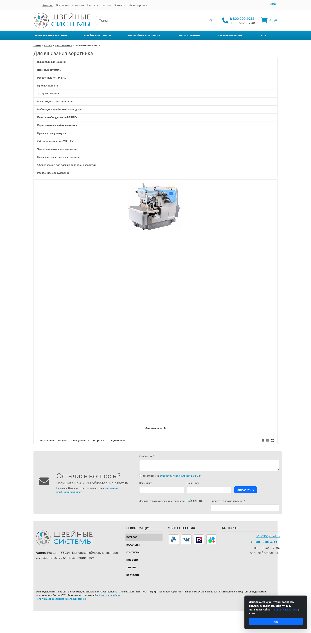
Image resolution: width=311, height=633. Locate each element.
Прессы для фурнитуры (51, 133)
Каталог (48, 45)
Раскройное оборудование (53, 172)
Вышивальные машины (51, 35)
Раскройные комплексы (144, 35)
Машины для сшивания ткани (55, 101)
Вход (273, 3)
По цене (62, 440)
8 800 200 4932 (242, 19)
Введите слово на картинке (228, 500)
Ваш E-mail (194, 482)
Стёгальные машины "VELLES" (55, 141)
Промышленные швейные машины (58, 157)
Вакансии (133, 544)
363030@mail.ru (268, 536)
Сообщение (147, 456)
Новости (132, 560)
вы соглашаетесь (285, 609)
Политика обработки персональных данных (61, 599)
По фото (97, 440)
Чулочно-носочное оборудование (57, 149)
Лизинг (131, 567)
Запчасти (132, 575)
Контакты (132, 552)
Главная (37, 45)
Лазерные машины (230, 35)
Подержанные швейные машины (57, 125)
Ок (276, 621)
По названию (47, 440)
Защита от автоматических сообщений (163, 500)
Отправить (244, 489)
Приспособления (189, 35)
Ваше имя (145, 482)
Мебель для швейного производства (59, 109)
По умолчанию (117, 440)
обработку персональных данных (180, 475)
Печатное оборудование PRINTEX (57, 117)
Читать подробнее (109, 595)
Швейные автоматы (97, 35)
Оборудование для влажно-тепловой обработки (66, 164)
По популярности (80, 440)
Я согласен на (172, 475)
